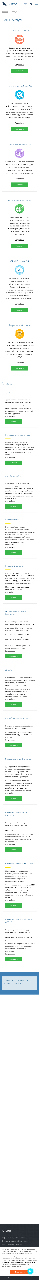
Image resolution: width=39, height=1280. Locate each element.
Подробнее (19, 65)
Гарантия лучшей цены (13, 1238)
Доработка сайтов (13, 476)
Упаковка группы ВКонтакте (18, 759)
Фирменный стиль (19, 325)
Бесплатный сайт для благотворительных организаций (18, 1246)
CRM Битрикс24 (19, 261)
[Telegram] (25, 4)
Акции (6, 1231)
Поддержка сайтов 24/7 (19, 86)
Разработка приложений (17, 718)
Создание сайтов (19, 30)
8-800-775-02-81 (31, 3)
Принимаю (19, 1272)
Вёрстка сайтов (12, 520)
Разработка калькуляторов (17, 435)
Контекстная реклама (19, 200)
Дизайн (8, 670)
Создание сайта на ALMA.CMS (19, 863)
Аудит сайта (10, 392)
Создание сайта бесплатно (15, 1241)
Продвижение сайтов (19, 144)
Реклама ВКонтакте (14, 566)
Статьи (5, 1277)
